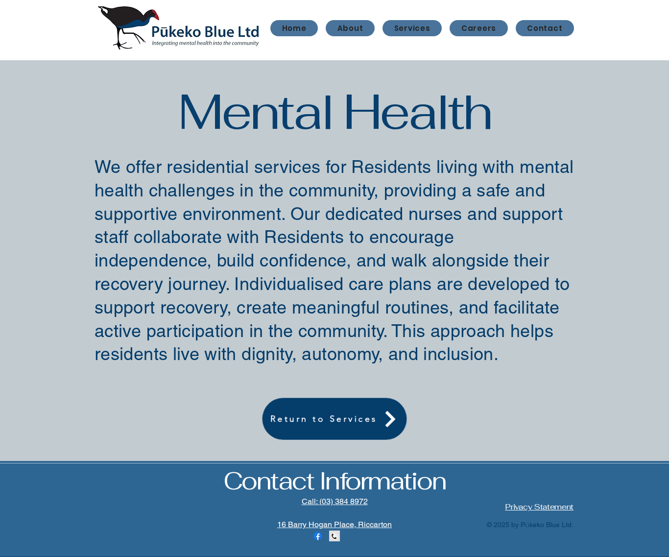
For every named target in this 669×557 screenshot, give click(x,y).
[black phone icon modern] (334, 536)
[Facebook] (317, 536)
